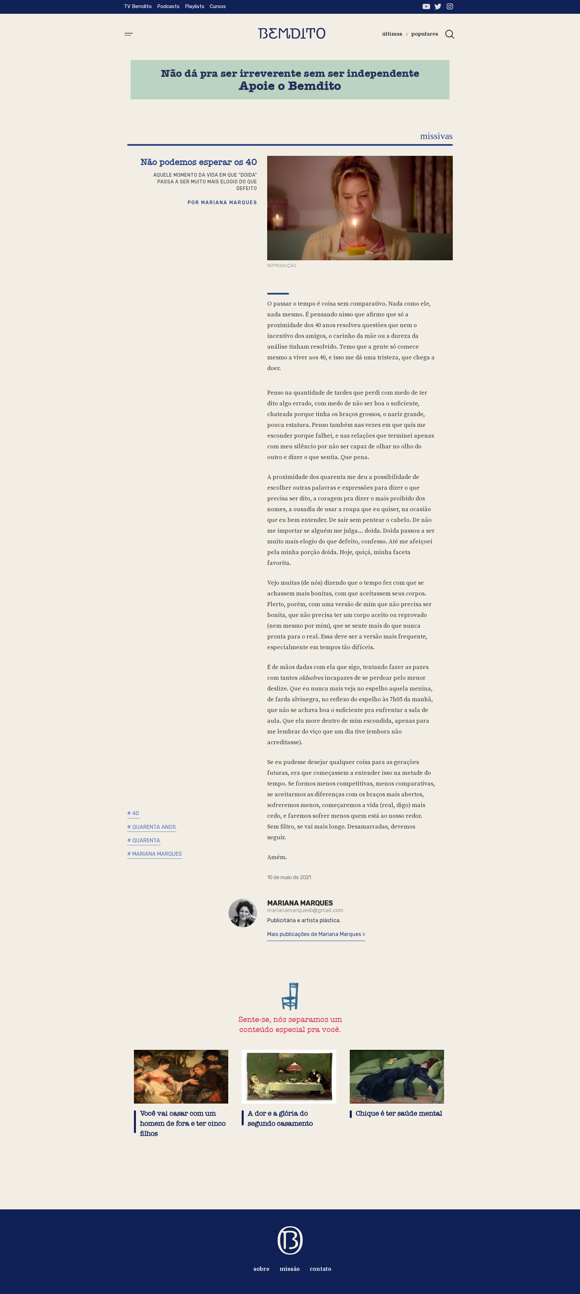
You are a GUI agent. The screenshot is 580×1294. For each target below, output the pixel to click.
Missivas (436, 136)
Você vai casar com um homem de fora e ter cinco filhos (183, 1123)
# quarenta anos (151, 827)
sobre (261, 1269)
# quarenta (143, 840)
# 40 (133, 813)
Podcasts (168, 6)
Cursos (218, 6)
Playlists (194, 6)
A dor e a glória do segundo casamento (280, 1118)
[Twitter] (438, 6)
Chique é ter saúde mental (399, 1113)
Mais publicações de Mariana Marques (314, 934)
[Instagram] (449, 6)
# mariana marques (154, 854)
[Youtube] (426, 6)
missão (290, 1269)
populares (425, 34)
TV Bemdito (138, 6)
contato (320, 1269)
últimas (392, 34)
